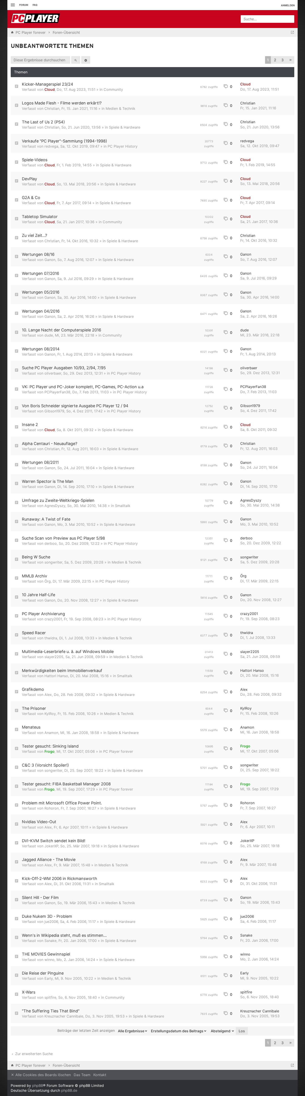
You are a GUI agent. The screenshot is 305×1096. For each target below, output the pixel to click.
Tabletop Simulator (40, 216)
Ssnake (50, 940)
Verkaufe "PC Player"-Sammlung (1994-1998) (64, 141)
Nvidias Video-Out (39, 821)
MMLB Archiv (34, 576)
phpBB (37, 1085)
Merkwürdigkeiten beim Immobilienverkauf (62, 670)
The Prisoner (34, 708)
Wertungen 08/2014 (41, 349)
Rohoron (51, 808)
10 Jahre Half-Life (38, 594)
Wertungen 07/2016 (40, 273)
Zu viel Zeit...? (34, 235)
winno (49, 959)
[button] (290, 60)
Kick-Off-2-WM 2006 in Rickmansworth (59, 878)
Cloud (49, 89)
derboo (50, 543)
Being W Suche (36, 557)
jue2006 (51, 921)
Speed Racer (34, 632)
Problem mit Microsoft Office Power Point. (62, 803)
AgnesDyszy (54, 505)
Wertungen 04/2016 (41, 311)
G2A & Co (31, 197)
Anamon (51, 732)
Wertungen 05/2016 (40, 292)
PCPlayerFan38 (57, 392)
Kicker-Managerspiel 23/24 (47, 84)
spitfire (50, 997)
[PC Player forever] (36, 19)
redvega (51, 146)
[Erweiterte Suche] (85, 60)
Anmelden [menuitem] (288, 5)
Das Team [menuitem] (82, 1075)
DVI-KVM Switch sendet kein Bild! (53, 840)
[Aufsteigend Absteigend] (221, 1031)
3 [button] (282, 60)
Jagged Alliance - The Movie (48, 859)
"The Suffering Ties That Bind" (50, 1011)
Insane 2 (30, 424)
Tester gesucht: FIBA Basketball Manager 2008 (66, 784)
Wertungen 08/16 (38, 254)
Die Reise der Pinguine (43, 973)
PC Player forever (118, 751)
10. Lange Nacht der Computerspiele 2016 (61, 330)
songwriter (53, 562)
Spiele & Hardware (124, 127)
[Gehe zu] (292, 32)
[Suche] (75, 60)
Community (113, 89)
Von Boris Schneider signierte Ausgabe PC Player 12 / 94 (75, 405)
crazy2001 (53, 619)
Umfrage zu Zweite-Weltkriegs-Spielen (58, 500)
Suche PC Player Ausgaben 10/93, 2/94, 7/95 (64, 367)
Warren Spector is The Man (47, 481)
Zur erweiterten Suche (33, 1053)
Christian (51, 108)
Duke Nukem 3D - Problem (47, 916)
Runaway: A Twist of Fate (46, 519)
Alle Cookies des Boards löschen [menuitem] (42, 1075)
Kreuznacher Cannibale (63, 1016)
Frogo (49, 751)
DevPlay (29, 178)
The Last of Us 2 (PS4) (43, 122)
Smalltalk (122, 505)
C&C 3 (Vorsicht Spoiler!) (45, 765)
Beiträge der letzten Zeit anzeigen (86, 1030)
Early (48, 978)
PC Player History (123, 146)
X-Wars (28, 992)
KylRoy (50, 713)
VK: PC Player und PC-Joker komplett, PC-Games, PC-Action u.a (83, 386)
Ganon (49, 259)
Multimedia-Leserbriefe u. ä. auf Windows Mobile (68, 651)
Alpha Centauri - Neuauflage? (49, 443)
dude (48, 335)
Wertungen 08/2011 (40, 462)
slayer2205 (53, 657)
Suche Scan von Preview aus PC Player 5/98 (63, 538)
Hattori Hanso (56, 676)
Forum (23, 4)
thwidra (50, 638)
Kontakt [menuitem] (99, 1075)
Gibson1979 (54, 411)
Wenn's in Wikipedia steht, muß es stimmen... (64, 935)
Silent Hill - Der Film (40, 897)
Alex (48, 694)
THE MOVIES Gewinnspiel (46, 954)
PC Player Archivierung (43, 613)
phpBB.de (69, 1090)
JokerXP (51, 846)
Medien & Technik (120, 108)
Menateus (31, 727)
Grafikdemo (33, 689)
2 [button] (275, 60)
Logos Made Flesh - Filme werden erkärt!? (62, 103)
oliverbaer (52, 373)
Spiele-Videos (34, 159)
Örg (47, 581)
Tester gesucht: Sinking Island (50, 746)
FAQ (35, 4)
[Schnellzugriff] (12, 5)
